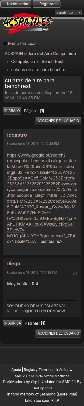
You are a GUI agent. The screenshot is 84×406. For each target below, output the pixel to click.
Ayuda (16, 370)
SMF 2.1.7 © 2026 (28, 376)
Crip (34, 382)
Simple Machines (56, 376)
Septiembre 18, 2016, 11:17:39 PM (32, 272)
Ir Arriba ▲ (64, 370)
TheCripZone (42, 388)
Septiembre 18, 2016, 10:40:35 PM (33, 144)
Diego (13, 264)
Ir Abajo (12, 111)
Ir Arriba (12, 323)
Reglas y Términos (38, 370)
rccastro (17, 135)
